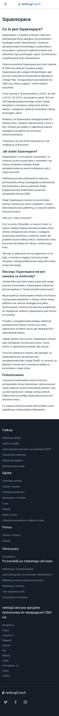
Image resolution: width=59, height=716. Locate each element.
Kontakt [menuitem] (6, 540)
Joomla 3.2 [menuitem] (8, 635)
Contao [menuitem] (6, 675)
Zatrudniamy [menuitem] (8, 556)
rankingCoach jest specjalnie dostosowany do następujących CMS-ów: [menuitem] (27, 612)
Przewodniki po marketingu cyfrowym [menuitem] (27, 561)
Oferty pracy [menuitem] (10, 549)
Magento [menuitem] (7, 640)
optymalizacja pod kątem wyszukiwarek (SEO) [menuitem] (26, 449)
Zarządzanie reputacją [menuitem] (14, 454)
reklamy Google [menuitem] (10, 443)
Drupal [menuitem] (5, 630)
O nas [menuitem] (5, 503)
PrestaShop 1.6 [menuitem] (10, 665)
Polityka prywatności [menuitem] (13, 492)
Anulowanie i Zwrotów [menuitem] (14, 497)
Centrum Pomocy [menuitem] (11, 535)
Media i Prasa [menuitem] (9, 514)
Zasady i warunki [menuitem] (11, 486)
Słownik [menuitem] (6, 509)
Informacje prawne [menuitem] (12, 480)
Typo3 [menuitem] (5, 670)
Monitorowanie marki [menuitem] (13, 466)
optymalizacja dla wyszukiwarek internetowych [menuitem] (27, 574)
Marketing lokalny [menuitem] (11, 437)
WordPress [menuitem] (8, 625)
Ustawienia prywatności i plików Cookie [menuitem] (23, 520)
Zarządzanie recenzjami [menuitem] (15, 597)
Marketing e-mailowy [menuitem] (13, 586)
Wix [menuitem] (4, 650)
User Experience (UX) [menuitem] (13, 591)
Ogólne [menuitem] (7, 473)
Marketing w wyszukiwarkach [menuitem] (17, 569)
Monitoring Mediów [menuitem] (12, 460)
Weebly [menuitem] (6, 655)
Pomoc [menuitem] (7, 527)
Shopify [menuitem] (6, 645)
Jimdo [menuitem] (5, 660)
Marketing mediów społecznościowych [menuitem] (23, 580)
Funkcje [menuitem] (7, 430)
